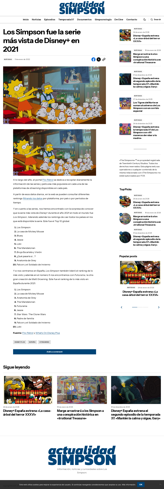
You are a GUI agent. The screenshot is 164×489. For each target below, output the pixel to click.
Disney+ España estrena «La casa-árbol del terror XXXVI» (146, 38)
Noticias (8, 59)
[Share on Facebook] (93, 59)
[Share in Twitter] (99, 59)
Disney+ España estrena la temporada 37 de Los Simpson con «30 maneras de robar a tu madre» (146, 132)
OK (140, 484)
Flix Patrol (47, 179)
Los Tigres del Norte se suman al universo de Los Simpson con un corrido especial (146, 106)
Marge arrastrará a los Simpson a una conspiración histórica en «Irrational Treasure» (147, 58)
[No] (160, 484)
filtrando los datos (32, 198)
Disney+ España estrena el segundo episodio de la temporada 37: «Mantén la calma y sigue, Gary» (146, 82)
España (32, 342)
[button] (144, 19)
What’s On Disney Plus (48, 333)
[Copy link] (104, 59)
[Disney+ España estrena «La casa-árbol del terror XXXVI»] (125, 201)
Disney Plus (20, 342)
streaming (44, 342)
